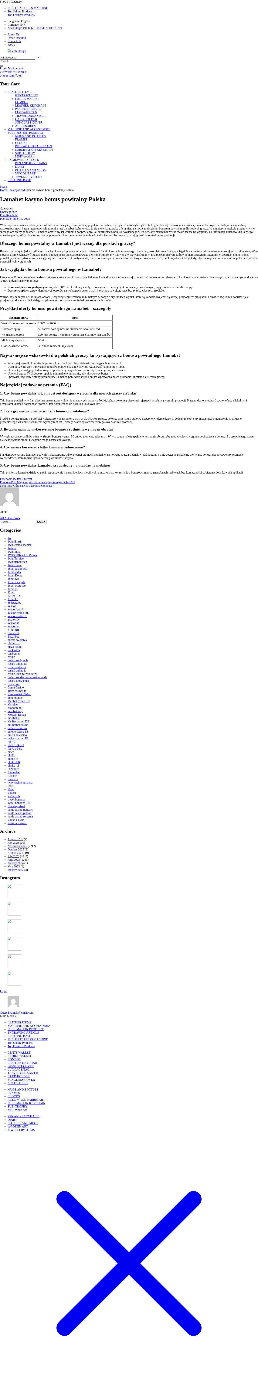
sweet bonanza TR (19, 802)
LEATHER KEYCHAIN (30, 105)
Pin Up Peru (15, 748)
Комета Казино (17, 823)
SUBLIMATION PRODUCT (26, 132)
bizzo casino (15, 646)
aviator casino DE (18, 612)
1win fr (12, 548)
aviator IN (14, 619)
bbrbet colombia (17, 640)
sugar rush (14, 796)
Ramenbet (14, 772)
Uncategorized (16, 190)
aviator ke (13, 623)
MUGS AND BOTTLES (30, 136)
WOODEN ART (25, 173)
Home (3, 190)
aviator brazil (15, 609)
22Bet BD (14, 595)
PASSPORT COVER (28, 109)
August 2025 (15, 852)
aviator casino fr (17, 616)
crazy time (14, 684)
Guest (16, 1012)
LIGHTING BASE (19, 180)
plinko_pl (13, 765)
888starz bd (14, 602)
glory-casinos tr (17, 690)
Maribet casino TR (19, 701)
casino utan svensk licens (22, 673)
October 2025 (16, 849)
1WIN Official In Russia (22, 555)
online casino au (17, 728)
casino (11, 657)
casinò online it (16, 670)
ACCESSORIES (25, 125)
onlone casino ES (18, 731)
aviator (12, 606)
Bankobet (13, 633)
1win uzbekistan (17, 561)
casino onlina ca (17, 663)
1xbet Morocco (17, 585)
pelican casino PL (18, 738)
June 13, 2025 (15, 218)
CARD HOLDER (26, 119)
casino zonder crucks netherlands (27, 677)
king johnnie (15, 697)
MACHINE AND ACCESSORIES (29, 129)
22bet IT (13, 599)
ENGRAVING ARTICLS (23, 159)
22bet (11, 592)
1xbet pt (12, 589)
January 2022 (16, 869)
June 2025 (14, 859)
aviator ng (13, 626)
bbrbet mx (14, 643)
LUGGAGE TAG (26, 112)
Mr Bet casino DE (18, 721)
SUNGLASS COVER (28, 122)
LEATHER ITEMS (19, 92)
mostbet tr (13, 718)
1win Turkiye (16, 558)
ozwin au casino (17, 735)
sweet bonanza (16, 799)
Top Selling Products (20, 11)
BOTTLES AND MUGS (30, 170)
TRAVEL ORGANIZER (30, 115)
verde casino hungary (20, 809)
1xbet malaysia (16, 582)
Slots (10, 785)
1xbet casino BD (18, 568)
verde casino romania (20, 816)
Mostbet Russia (17, 714)
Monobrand (15, 707)
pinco (11, 752)
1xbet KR (13, 578)
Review (12, 775)
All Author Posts (10, 518)
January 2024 (16, 863)
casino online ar (17, 667)
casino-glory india (18, 680)
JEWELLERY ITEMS (28, 176)
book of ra (14, 650)
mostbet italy (15, 711)
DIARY (20, 166)
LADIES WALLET (27, 98)
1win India (14, 551)
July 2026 (13, 842)
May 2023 (14, 866)
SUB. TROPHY (25, 153)
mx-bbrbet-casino (18, 724)
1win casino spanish (20, 544)
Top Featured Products (21, 14)
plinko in (13, 758)
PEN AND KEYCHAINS (31, 163)
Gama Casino (16, 687)
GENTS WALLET (26, 95)
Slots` (11, 789)
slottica (12, 792)
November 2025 (17, 846)
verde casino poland (19, 813)
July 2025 (13, 856)
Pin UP (12, 741)
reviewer (13, 779)
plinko (11, 755)
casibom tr (14, 653)
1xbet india (14, 572)
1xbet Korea (15, 575)
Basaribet (13, 636)
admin (9, 215)
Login (3, 991)
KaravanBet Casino (19, 694)
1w (9, 538)
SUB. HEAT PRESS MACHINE (28, 8)
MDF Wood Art (24, 156)
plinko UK (14, 762)
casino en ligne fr (18, 660)
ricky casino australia (20, 782)
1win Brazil (15, 541)
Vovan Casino (16, 819)
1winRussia (15, 565)
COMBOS (21, 102)
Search (41, 521)
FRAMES (21, 139)
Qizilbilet (13, 769)
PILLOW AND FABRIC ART (33, 146)
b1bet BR (13, 629)
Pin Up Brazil (16, 745)
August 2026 (15, 839)
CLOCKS (21, 142)
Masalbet (13, 704)
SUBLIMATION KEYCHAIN (34, 149)
